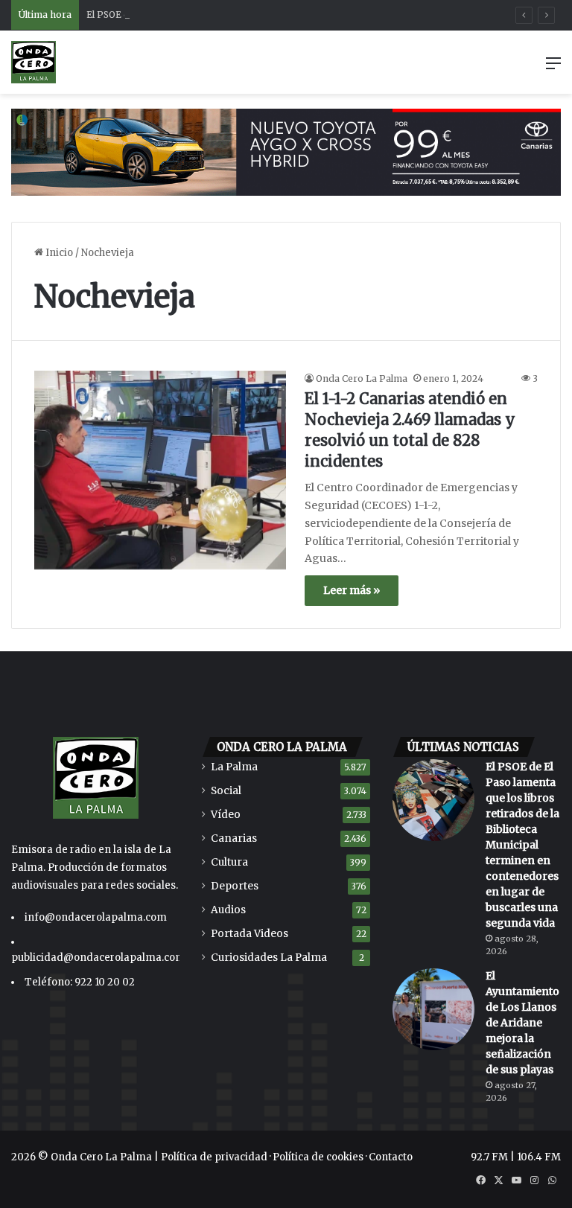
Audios (228, 910)
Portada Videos (249, 933)
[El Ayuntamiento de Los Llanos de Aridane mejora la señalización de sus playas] (433, 1009)
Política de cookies (318, 1157)
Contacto (391, 1157)
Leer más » (351, 590)
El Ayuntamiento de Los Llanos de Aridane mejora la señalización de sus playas (522, 1022)
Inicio (58, 252)
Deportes (234, 886)
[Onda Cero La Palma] (33, 62)
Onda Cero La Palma (361, 378)
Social (226, 790)
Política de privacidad (214, 1157)
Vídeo (226, 814)
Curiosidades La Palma (269, 957)
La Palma (234, 767)
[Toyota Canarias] (286, 151)
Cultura (229, 862)
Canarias (234, 838)
